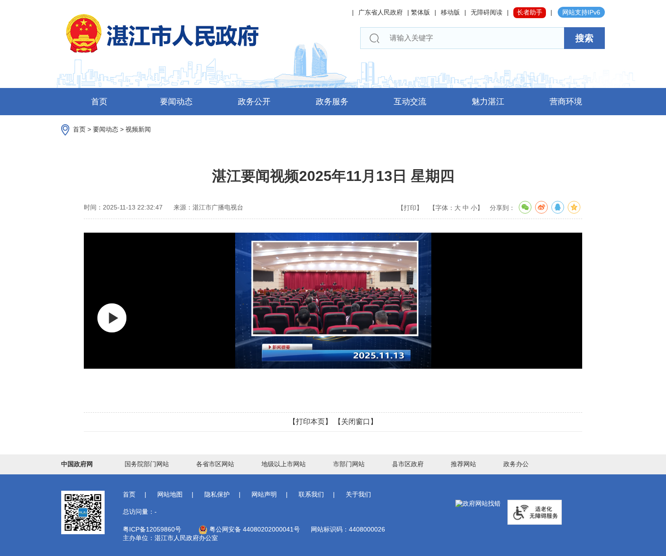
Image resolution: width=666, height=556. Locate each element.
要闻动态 (176, 101)
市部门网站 (349, 464)
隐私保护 (217, 494)
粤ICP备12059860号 (152, 529)
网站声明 (264, 494)
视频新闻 (138, 129)
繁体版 (420, 12)
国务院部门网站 (147, 464)
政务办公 (516, 464)
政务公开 (254, 101)
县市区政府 (408, 464)
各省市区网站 (215, 464)
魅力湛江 (488, 101)
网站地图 (170, 494)
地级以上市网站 (283, 464)
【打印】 (410, 207)
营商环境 (566, 101)
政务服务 (332, 101)
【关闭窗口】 (355, 421)
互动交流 (410, 101)
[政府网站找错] (478, 504)
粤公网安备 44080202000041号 (254, 529)
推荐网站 (463, 464)
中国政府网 (77, 464)
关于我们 (358, 494)
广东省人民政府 (380, 12)
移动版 (450, 12)
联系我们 (311, 494)
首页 (99, 101)
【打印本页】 (310, 421)
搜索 (584, 38)
